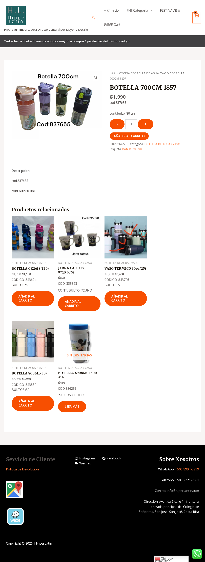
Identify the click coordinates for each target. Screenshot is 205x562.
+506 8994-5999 (187, 469)
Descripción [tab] (21, 170)
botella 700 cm (132, 149)
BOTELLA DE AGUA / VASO (150, 73)
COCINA (124, 73)
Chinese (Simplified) (164, 559)
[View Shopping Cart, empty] (196, 17)
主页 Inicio (111, 10)
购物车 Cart (112, 24)
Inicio (113, 73)
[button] (95, 77)
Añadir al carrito (129, 136)
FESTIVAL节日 (170, 10)
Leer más (72, 406)
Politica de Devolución (22, 469)
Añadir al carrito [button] (26, 298)
